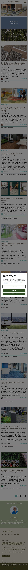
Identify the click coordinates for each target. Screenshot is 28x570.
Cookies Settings (14, 286)
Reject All (14, 290)
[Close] (25, 274)
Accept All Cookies (14, 293)
